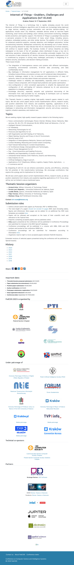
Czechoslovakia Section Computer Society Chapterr (37, 454)
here (26, 213)
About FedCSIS (20, 554)
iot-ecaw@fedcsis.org (20, 199)
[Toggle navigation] (65, 4)
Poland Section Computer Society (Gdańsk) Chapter (37, 458)
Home (7, 11)
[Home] (13, 4)
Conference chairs (33, 554)
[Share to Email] (21, 269)
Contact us (9, 554)
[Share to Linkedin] (19, 269)
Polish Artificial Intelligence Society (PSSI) (52, 377)
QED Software (43, 477)
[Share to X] (16, 269)
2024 (10, 248)
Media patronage (21, 422)
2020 (10, 256)
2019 (10, 258)
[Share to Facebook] (13, 269)
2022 (10, 252)
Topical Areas (15, 11)
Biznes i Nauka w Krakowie (39, 493)
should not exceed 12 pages (38, 209)
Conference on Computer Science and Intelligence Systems (26, 559)
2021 (10, 254)
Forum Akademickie (53, 392)
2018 (10, 261)
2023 (10, 250)
